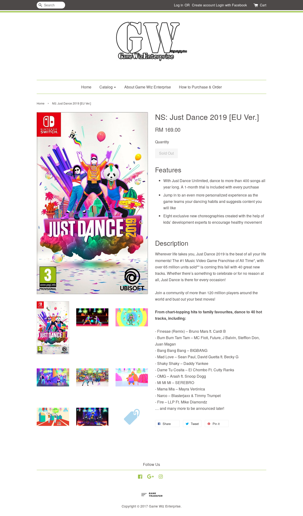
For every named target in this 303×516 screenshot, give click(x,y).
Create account (203, 5)
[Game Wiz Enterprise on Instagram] (160, 477)
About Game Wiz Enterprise (147, 87)
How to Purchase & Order (200, 87)
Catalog (106, 87)
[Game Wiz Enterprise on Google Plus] (150, 477)
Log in (178, 5)
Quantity (162, 141)
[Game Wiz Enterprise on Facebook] (140, 477)
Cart (263, 5)
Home (86, 87)
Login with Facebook (231, 5)
